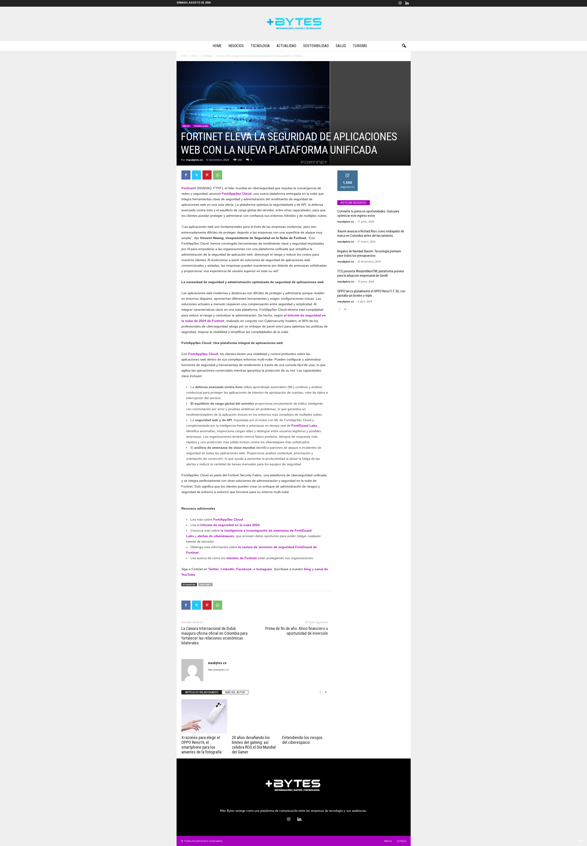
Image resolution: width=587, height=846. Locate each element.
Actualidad (286, 46)
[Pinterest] (207, 175)
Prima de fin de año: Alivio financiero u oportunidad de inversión (296, 631)
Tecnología (260, 46)
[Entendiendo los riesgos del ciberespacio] (305, 716)
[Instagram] (400, 3)
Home (217, 46)
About (388, 841)
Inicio (184, 55)
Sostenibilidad (316, 46)
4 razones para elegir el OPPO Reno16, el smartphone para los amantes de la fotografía (201, 744)
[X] (196, 175)
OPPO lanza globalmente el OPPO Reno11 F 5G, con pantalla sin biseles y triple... (371, 293)
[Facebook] (186, 175)
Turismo (360, 46)
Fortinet (205, 584)
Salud (341, 46)
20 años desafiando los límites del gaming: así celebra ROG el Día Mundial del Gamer (254, 744)
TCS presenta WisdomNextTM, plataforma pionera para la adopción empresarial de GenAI (370, 273)
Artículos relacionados (201, 692)
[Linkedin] (407, 3)
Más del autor (235, 692)
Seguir (347, 172)
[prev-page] (320, 692)
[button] (404, 46)
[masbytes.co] (293, 24)
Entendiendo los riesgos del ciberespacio (302, 740)
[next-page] (326, 692)
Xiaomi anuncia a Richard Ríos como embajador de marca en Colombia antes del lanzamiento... (370, 233)
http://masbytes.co (218, 669)
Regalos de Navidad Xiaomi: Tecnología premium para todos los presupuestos (369, 253)
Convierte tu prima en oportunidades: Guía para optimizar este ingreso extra (368, 213)
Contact (401, 841)
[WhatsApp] (217, 175)
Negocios (236, 46)
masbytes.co (194, 159)
